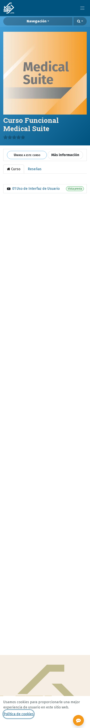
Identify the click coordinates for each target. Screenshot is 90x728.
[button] (80, 21)
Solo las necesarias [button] (37, 724)
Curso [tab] (15, 169)
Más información (65, 155)
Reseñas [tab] (35, 169)
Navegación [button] (37, 21)
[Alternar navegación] (82, 8)
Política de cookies (18, 714)
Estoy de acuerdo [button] (70, 724)
